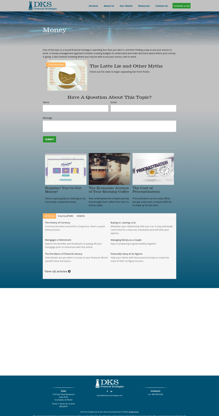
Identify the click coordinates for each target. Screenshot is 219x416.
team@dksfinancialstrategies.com (109, 395)
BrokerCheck (133, 412)
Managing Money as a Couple (126, 239)
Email (113, 102)
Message (47, 117)
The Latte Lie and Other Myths (126, 66)
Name (46, 102)
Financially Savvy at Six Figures (126, 253)
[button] (93, 5)
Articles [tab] (49, 216)
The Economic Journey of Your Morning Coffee (109, 189)
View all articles (56, 271)
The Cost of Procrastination (146, 189)
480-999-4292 (157, 394)
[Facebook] (107, 391)
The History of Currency (57, 222)
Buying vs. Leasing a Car (123, 222)
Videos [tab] (81, 216)
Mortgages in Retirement (58, 239)
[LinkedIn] (111, 391)
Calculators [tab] (65, 216)
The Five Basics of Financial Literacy (63, 253)
